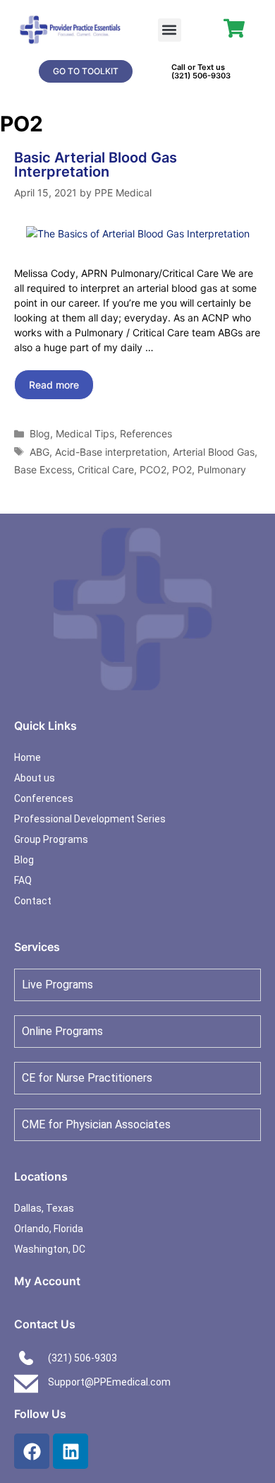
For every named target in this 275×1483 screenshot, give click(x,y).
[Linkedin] (70, 1451)
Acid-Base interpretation (111, 452)
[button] (169, 30)
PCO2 (153, 469)
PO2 (182, 469)
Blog (40, 433)
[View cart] (234, 28)
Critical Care (106, 469)
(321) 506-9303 (201, 76)
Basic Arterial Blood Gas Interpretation (95, 164)
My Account (47, 1281)
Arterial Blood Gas (214, 452)
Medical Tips (85, 433)
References (146, 433)
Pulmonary (221, 469)
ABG (39, 452)
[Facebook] (31, 1451)
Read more (54, 385)
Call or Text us (198, 67)
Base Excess (43, 469)
